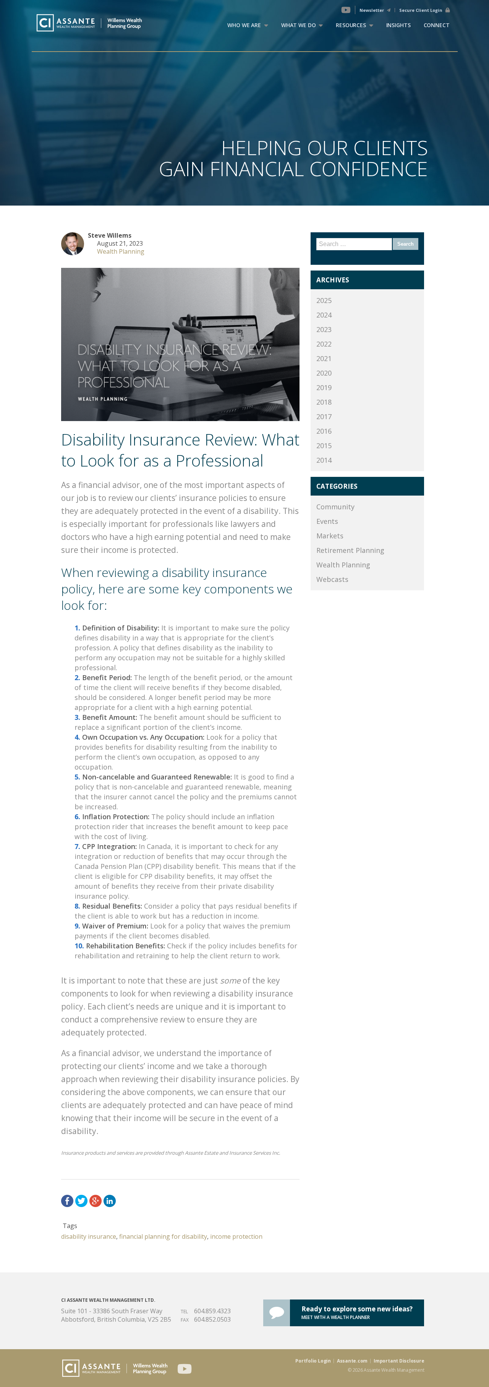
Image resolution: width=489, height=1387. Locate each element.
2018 (324, 402)
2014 (324, 460)
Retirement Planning (350, 550)
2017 (324, 416)
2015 (324, 445)
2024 (324, 314)
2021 (324, 358)
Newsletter (372, 10)
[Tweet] (81, 1201)
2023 (324, 329)
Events (327, 521)
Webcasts (332, 579)
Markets (329, 535)
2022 (324, 343)
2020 (324, 373)
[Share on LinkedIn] (110, 1201)
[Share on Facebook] (67, 1201)
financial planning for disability (163, 1236)
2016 (324, 431)
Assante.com (352, 1361)
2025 (324, 300)
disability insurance (88, 1236)
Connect (437, 25)
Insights (398, 25)
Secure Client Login (421, 10)
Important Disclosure (399, 1361)
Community (335, 506)
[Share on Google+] (95, 1201)
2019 (324, 387)
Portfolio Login (312, 1361)
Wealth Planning (120, 251)
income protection (236, 1236)
